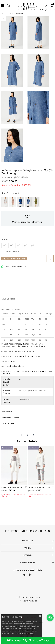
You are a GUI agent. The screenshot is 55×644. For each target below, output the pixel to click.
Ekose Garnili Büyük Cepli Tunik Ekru (13, 487)
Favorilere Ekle (26, 487)
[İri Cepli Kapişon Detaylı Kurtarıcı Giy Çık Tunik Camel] (12, 202)
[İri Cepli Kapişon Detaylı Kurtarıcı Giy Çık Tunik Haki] (36, 202)
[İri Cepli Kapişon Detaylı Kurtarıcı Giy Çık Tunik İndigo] (28, 202)
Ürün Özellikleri (8, 299)
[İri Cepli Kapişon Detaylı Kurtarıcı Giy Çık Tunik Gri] (5, 202)
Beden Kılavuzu (12, 251)
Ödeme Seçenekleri (10, 418)
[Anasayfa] (4, 13)
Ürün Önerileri (8, 424)
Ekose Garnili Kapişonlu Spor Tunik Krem (40, 487)
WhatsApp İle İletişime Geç (16, 266)
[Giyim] (7, 13)
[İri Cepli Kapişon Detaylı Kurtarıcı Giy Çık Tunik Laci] (20, 202)
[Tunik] (10, 13)
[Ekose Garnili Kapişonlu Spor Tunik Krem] (41, 465)
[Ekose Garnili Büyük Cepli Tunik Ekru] (14, 465)
